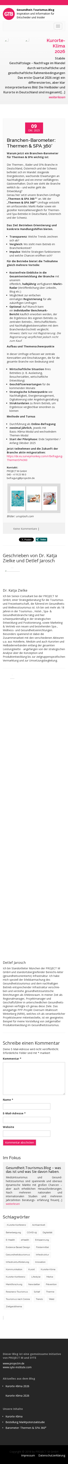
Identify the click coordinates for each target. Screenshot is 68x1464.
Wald (51, 1299)
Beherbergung (13, 1232)
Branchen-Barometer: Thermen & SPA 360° (31, 143)
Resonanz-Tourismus (17, 1291)
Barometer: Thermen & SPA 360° (25, 1428)
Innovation (40, 1262)
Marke (49, 1276)
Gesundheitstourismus (18, 1254)
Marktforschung (14, 1284)
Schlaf (37, 1291)
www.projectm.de (13, 1363)
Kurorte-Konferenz (15, 1276)
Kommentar (12, 1058)
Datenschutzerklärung (51, 1455)
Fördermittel (42, 1247)
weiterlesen (57, 97)
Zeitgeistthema (14, 1306)
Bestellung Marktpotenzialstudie (25, 1422)
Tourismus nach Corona (18, 1299)
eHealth (25, 1240)
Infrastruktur (42, 1254)
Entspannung (42, 1240)
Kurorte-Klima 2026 (17, 1386)
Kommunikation (14, 1269)
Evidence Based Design (18, 1247)
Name (8, 1099)
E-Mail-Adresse (14, 1113)
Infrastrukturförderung (17, 1262)
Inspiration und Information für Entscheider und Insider (35, 13)
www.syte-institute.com (17, 1367)
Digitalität (47, 1232)
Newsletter (34, 1284)
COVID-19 (32, 1232)
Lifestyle (35, 1276)
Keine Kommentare (25, 528)
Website (8, 1127)
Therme (50, 1291)
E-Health (10, 1240)
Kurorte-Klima (48, 1269)
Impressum (28, 1455)
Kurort (31, 1269)
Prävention (51, 1284)
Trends (39, 1299)
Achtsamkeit (38, 1225)
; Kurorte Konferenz (16, 1225)
